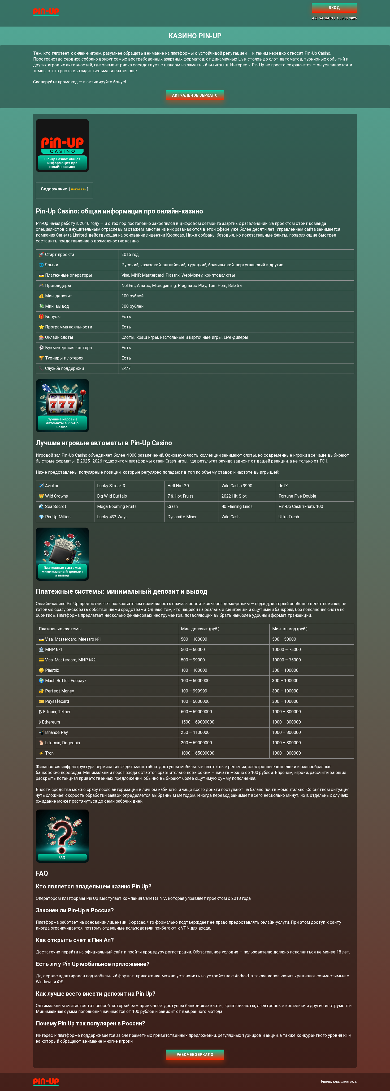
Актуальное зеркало (195, 95)
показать (78, 189)
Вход (334, 8)
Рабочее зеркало (195, 1055)
